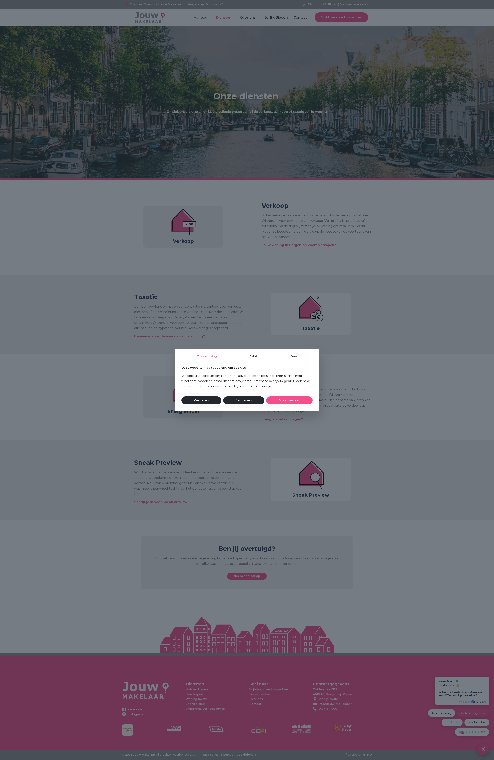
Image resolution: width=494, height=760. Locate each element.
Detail (253, 356)
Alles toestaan (289, 400)
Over (293, 356)
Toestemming (207, 356)
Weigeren (201, 400)
